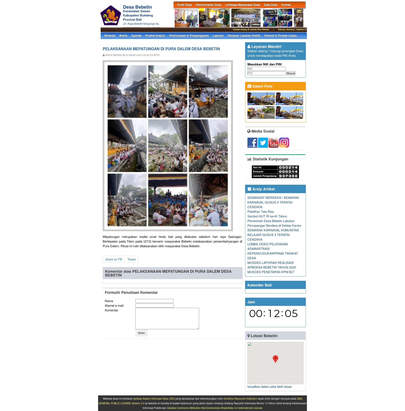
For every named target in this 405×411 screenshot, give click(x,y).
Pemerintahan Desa (208, 5)
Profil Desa (184, 5)
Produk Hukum (155, 36)
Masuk (291, 73)
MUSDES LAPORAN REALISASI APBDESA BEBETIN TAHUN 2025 (271, 264)
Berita (123, 36)
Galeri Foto (262, 86)
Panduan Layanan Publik (244, 36)
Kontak (286, 5)
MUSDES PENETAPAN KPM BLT (270, 272)
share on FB (113, 259)
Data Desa (270, 5)
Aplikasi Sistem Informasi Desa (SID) (154, 398)
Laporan (218, 36)
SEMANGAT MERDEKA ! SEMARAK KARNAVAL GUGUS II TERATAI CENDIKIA (273, 202)
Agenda (136, 36)
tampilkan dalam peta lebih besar (269, 386)
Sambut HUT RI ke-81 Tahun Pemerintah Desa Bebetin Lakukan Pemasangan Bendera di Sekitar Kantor (274, 221)
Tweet (131, 259)
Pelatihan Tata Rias (260, 211)
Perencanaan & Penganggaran (189, 36)
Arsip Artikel (263, 189)
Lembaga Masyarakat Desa (242, 5)
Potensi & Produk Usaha (280, 36)
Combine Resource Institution (240, 398)
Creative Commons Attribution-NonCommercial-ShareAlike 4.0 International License (214, 408)
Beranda (109, 36)
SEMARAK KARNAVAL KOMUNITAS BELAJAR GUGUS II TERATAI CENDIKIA (273, 234)
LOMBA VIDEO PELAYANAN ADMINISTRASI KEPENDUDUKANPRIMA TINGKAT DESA (272, 251)
